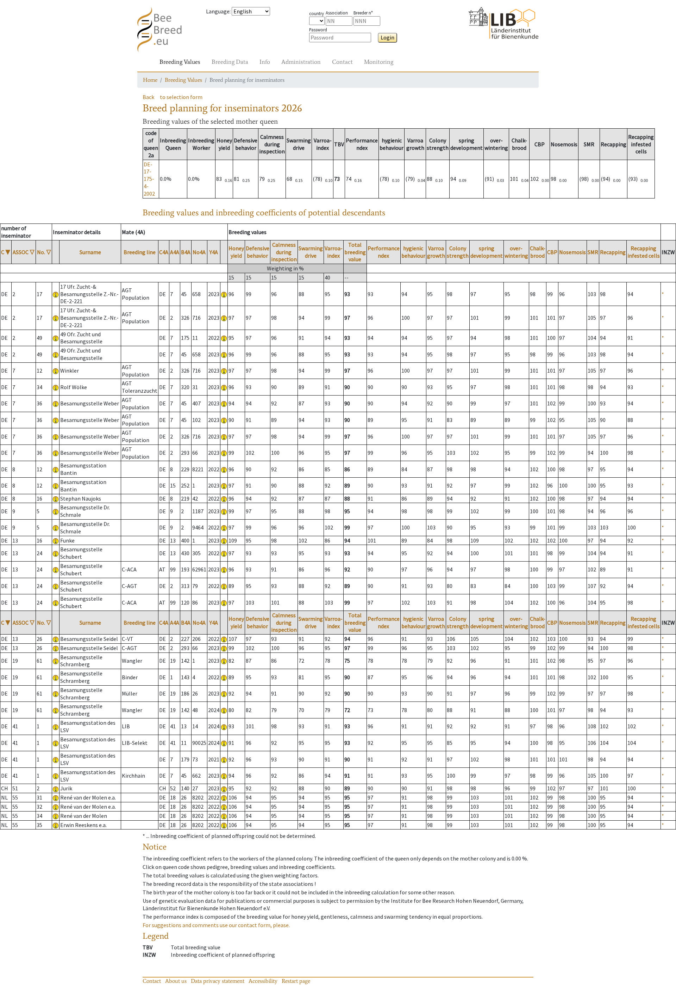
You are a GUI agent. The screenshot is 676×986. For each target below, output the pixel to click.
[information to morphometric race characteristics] (55, 294)
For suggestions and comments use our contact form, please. (216, 925)
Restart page (296, 981)
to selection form (181, 96)
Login (387, 37)
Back (148, 96)
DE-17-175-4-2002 (149, 179)
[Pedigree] (224, 294)
